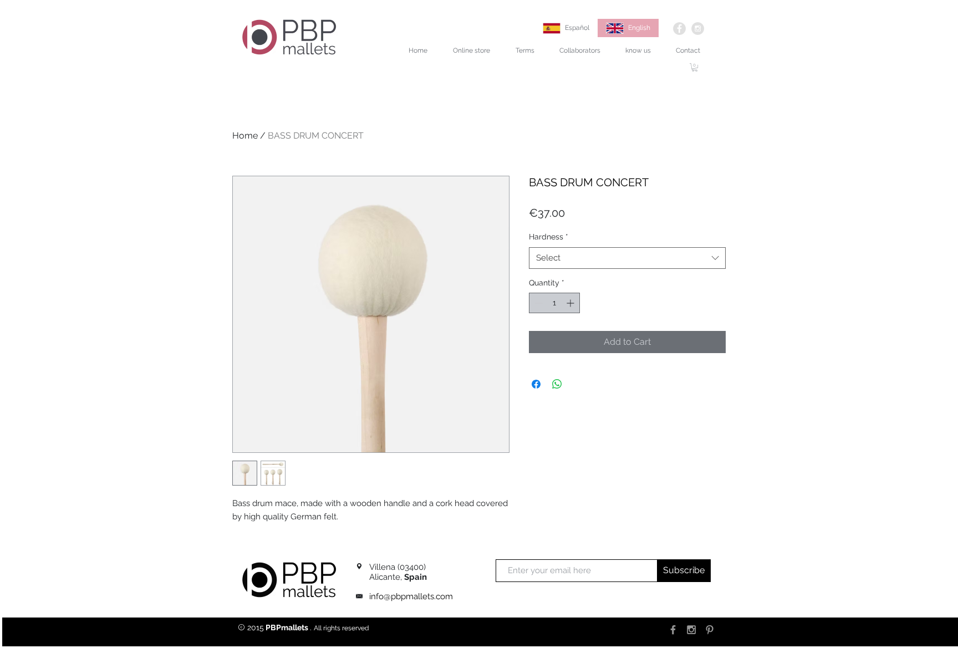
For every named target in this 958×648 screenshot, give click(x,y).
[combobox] (627, 258)
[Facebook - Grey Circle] (679, 28)
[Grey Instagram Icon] (691, 630)
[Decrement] (537, 303)
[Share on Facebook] (536, 384)
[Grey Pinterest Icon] (710, 630)
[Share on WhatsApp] (557, 384)
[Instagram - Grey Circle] (697, 28)
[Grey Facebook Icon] (673, 630)
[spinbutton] (554, 303)
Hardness (548, 236)
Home (245, 135)
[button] (695, 67)
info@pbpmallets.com (411, 596)
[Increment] (571, 303)
